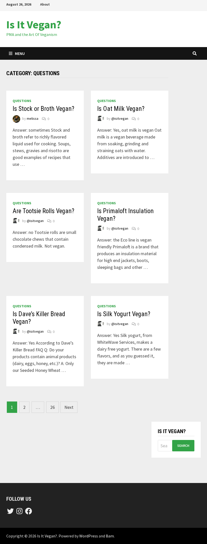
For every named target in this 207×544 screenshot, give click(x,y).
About (45, 4)
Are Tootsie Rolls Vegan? (43, 211)
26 (52, 407)
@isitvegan (119, 118)
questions (22, 100)
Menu (20, 53)
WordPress (88, 535)
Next (68, 407)
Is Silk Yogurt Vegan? (123, 314)
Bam (110, 535)
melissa (32, 118)
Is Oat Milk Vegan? (120, 108)
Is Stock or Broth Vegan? (43, 108)
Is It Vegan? (33, 24)
